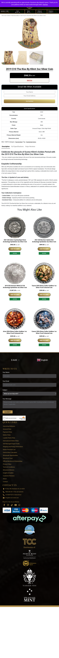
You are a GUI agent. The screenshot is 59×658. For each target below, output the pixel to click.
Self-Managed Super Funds (11, 444)
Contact (5, 481)
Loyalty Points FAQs (9, 438)
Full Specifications (17, 146)
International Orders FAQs (11, 441)
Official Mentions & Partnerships (12, 461)
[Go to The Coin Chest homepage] (29, 542)
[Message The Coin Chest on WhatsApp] (19, 505)
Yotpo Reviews (30, 146)
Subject (5, 390)
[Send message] (8, 411)
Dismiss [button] (45, 4)
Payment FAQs (7, 432)
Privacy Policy (7, 464)
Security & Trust (8, 458)
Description (6, 146)
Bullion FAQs (7, 435)
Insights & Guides (8, 473)
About (5, 479)
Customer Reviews (8, 476)
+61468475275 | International (13, 494)
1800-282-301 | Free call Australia (14, 491)
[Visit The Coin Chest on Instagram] (8, 505)
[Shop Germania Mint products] (29, 563)
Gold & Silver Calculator (10, 452)
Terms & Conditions (9, 467)
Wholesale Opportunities (10, 455)
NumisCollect (19, 142)
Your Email (6, 381)
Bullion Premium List (9, 449)
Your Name (6, 372)
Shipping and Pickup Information (13, 446)
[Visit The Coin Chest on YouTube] (15, 505)
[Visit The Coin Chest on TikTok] (12, 505)
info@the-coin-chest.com (12, 497)
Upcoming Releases (9, 426)
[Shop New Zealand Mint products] (29, 595)
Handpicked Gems (31, 142)
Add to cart (15, 249)
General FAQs (7, 429)
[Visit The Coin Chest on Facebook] (4, 505)
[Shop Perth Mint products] (29, 554)
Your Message (7, 399)
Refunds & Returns (8, 470)
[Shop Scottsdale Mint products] (29, 577)
